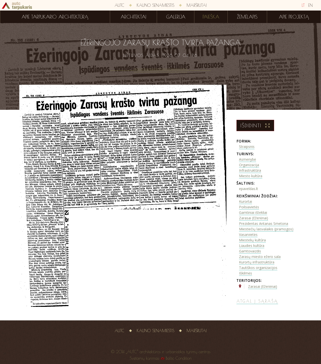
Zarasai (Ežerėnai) (253, 218)
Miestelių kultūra (252, 240)
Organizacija (249, 164)
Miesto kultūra (250, 175)
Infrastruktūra (250, 170)
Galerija (175, 17)
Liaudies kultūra (251, 245)
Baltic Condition (179, 358)
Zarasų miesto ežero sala (260, 256)
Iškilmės (245, 273)
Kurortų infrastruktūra (256, 262)
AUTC (119, 5)
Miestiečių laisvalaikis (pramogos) (266, 229)
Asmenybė (247, 159)
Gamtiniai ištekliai (253, 212)
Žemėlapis (247, 17)
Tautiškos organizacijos (258, 267)
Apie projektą (294, 17)
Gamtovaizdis (250, 251)
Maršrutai (197, 5)
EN (310, 5)
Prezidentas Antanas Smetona (263, 223)
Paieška (211, 17)
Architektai (133, 17)
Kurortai (245, 201)
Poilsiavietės (249, 207)
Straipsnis (247, 146)
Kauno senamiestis (155, 5)
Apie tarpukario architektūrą (55, 17)
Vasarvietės (248, 234)
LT (303, 5)
